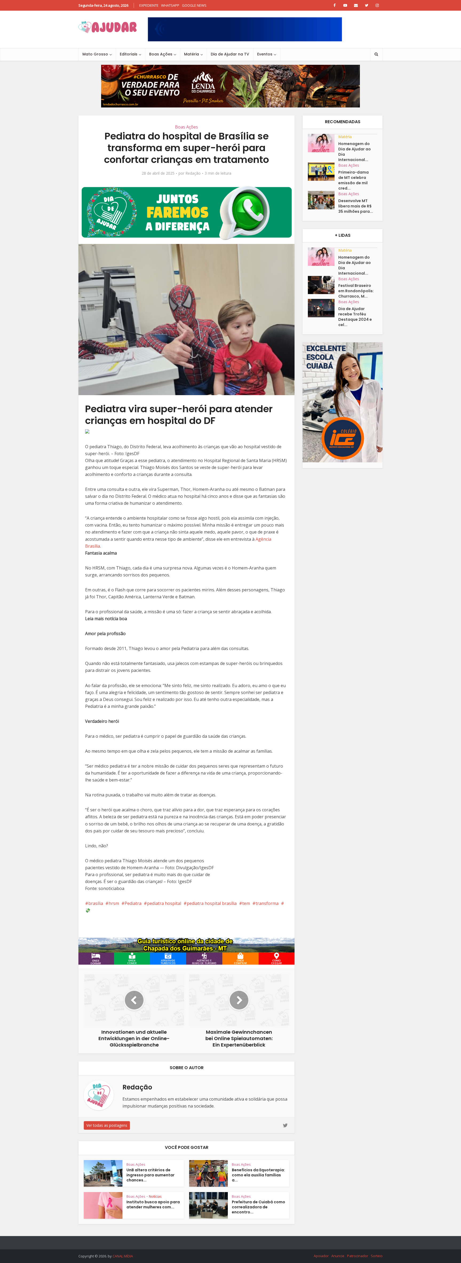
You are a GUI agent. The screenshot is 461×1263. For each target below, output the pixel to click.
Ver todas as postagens (106, 1125)
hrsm (114, 903)
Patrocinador (357, 1255)
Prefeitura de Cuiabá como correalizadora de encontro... (258, 1207)
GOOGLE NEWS (194, 5)
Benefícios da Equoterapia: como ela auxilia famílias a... (258, 1175)
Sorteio (377, 1255)
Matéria (191, 54)
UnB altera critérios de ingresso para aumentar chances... (150, 1175)
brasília (95, 903)
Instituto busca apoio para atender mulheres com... (153, 1204)
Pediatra (133, 903)
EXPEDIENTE (148, 5)
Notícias (155, 1196)
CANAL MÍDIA (123, 1256)
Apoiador (321, 1255)
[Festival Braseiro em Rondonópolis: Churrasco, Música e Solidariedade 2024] (323, 285)
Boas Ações (160, 54)
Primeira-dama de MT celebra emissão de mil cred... (353, 180)
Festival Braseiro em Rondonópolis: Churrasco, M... (356, 291)
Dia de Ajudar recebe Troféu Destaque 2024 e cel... (355, 316)
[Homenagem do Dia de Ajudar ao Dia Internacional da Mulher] (323, 143)
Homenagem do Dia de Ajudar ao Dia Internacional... (354, 151)
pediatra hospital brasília (212, 903)
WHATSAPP (170, 5)
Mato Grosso (95, 54)
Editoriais (128, 54)
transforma (267, 903)
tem (246, 903)
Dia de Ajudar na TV (230, 54)
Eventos (264, 54)
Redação (193, 173)
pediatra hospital (164, 903)
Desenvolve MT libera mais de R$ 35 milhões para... (355, 206)
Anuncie (337, 1255)
